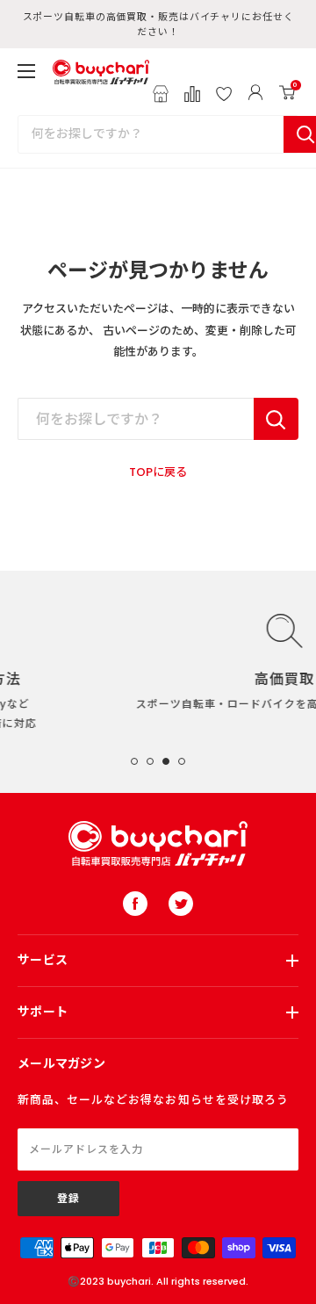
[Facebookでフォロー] (135, 903)
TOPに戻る (158, 472)
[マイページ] (255, 94)
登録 (68, 1198)
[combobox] (151, 134)
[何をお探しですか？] (276, 419)
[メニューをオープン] (26, 71)
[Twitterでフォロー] (181, 903)
